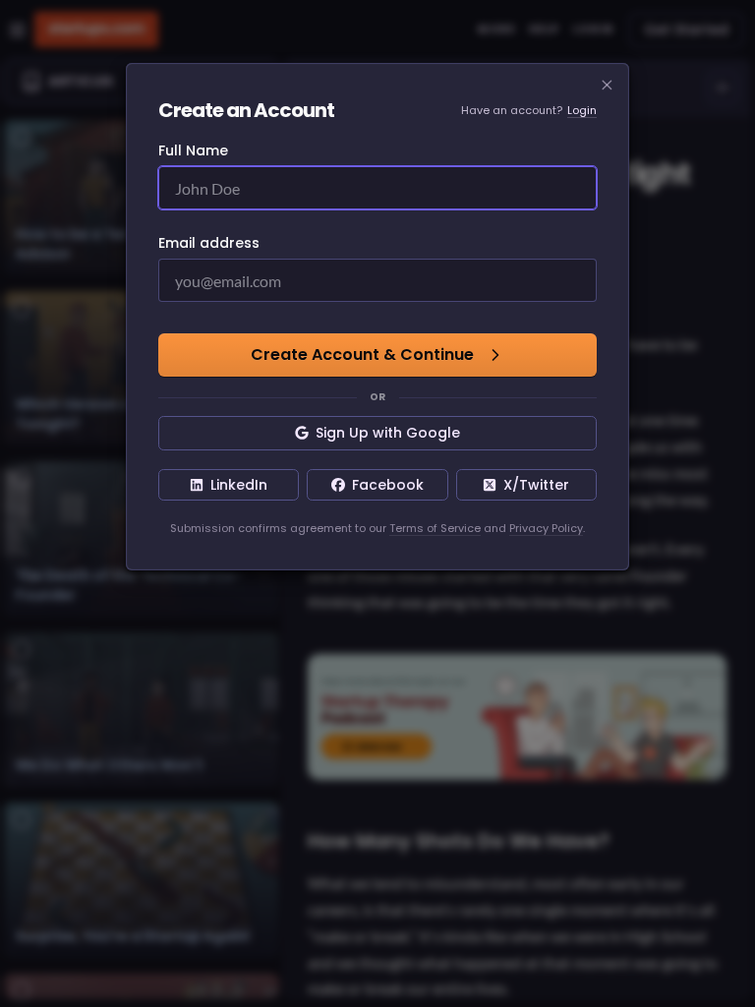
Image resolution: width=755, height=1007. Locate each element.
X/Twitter (536, 485)
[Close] (607, 85)
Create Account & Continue (362, 354)
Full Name (193, 150)
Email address (209, 243)
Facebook (388, 485)
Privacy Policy (546, 528)
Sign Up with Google (388, 433)
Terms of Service (435, 528)
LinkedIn (238, 485)
